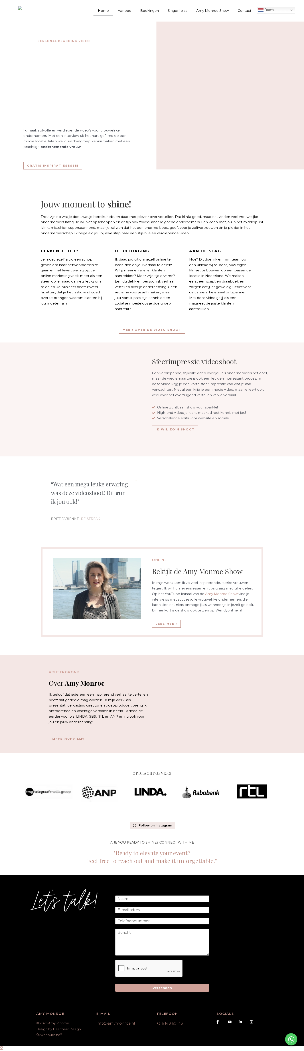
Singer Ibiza (177, 10)
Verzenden (162, 988)
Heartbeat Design (67, 1029)
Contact (244, 10)
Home (103, 10)
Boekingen (149, 10)
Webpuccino (50, 1035)
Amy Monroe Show (212, 10)
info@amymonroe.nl (115, 1023)
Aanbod (124, 10)
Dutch (268, 10)
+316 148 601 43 (169, 1023)
